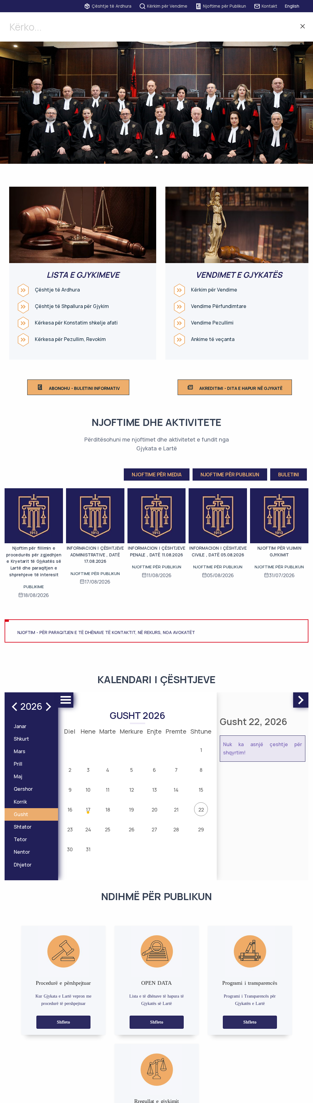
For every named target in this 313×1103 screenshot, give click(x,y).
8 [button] (201, 770)
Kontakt (269, 6)
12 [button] (131, 789)
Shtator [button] (22, 826)
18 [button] (107, 809)
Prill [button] (18, 763)
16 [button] (70, 809)
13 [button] (154, 789)
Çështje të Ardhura (111, 6)
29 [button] (201, 829)
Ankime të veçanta (212, 339)
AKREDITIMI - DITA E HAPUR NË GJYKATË (240, 388)
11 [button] (107, 789)
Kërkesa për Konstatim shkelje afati (76, 323)
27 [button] (154, 829)
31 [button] (88, 849)
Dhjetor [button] (22, 864)
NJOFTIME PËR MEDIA (156, 474)
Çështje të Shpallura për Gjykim (72, 306)
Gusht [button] (21, 814)
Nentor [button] (22, 851)
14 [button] (176, 789)
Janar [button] (20, 726)
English (292, 6)
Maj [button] (18, 776)
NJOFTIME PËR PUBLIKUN (230, 474)
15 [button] (201, 789)
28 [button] (176, 829)
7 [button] (176, 770)
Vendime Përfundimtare (218, 306)
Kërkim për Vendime (167, 6)
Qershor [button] (23, 789)
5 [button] (131, 770)
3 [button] (88, 770)
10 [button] (88, 789)
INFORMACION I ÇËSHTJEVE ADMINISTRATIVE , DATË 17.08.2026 (95, 554)
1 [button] (201, 750)
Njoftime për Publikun (224, 6)
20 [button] (154, 809)
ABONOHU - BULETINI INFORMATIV (84, 388)
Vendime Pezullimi (212, 323)
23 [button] (70, 829)
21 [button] (176, 809)
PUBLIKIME (34, 586)
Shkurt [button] (21, 738)
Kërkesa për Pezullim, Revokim (70, 339)
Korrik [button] (20, 801)
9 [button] (70, 789)
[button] (156, 157)
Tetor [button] (20, 839)
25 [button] (107, 829)
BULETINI (288, 474)
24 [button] (88, 829)
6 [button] (154, 770)
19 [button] (131, 809)
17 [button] (88, 809)
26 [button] (131, 829)
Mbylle (302, 27)
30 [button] (70, 849)
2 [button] (69, 770)
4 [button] (107, 770)
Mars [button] (19, 751)
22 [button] (201, 809)
